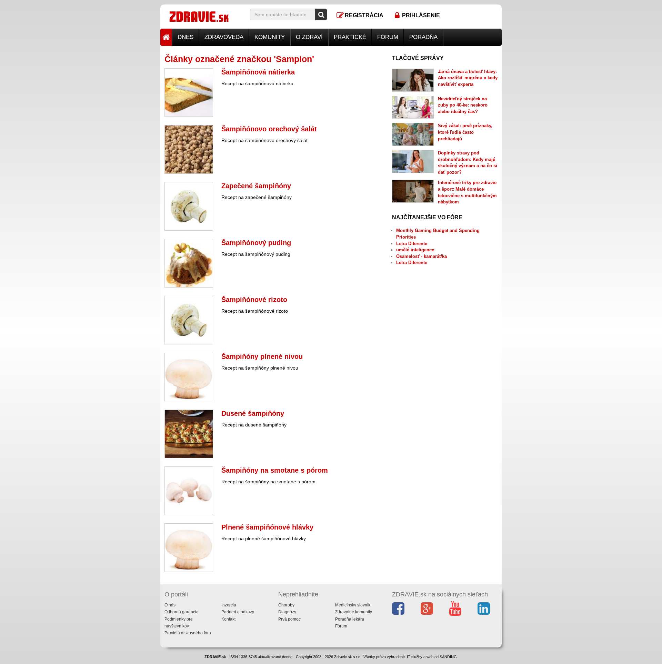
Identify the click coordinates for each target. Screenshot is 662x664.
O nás (169, 605)
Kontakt (228, 619)
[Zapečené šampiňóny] (188, 206)
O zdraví (309, 37)
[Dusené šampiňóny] (188, 434)
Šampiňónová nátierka (258, 72)
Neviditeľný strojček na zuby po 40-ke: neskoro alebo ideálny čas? (463, 105)
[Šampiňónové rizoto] (188, 320)
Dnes (185, 37)
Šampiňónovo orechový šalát (269, 129)
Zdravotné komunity (353, 612)
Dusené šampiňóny (252, 413)
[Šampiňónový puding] (188, 263)
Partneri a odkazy (237, 612)
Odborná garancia (181, 612)
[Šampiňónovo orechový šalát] (188, 149)
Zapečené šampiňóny (256, 186)
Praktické (350, 37)
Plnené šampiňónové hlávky (267, 527)
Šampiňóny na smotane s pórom (274, 470)
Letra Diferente (411, 243)
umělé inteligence (415, 249)
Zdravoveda (223, 37)
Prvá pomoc (289, 619)
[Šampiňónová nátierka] (188, 92)
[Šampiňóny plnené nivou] (188, 377)
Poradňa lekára (349, 619)
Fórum (387, 37)
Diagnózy (287, 612)
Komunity (269, 37)
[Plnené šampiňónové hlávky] (188, 547)
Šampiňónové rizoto (254, 299)
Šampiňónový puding (256, 243)
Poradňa (423, 37)
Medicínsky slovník (352, 605)
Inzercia (228, 605)
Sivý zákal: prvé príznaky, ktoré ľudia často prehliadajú (465, 132)
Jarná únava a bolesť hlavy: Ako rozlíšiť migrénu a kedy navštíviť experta (468, 78)
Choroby (286, 605)
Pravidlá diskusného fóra (187, 633)
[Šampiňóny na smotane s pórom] (188, 490)
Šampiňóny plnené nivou (262, 356)
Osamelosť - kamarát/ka (421, 256)
